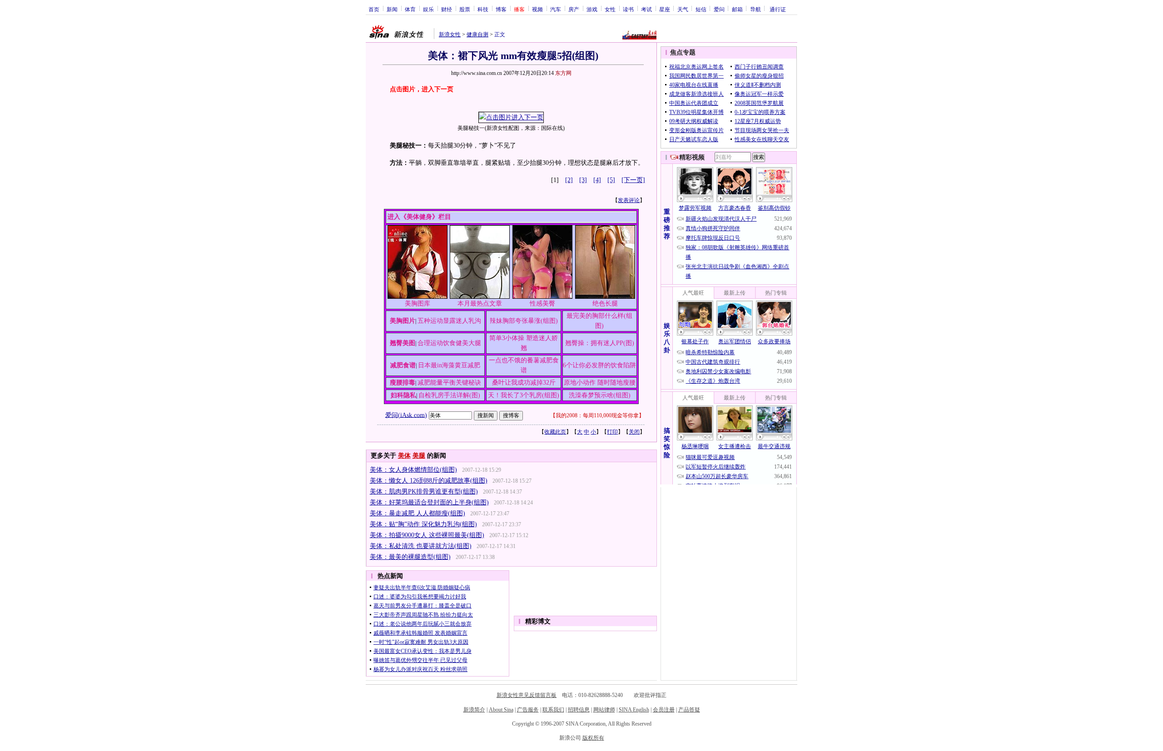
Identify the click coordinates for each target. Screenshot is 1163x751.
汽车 (555, 9)
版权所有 (593, 738)
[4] (597, 180)
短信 (701, 9)
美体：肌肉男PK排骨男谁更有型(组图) (424, 491)
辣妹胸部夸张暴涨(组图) (524, 320)
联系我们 (553, 710)
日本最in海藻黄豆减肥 (449, 365)
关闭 (634, 432)
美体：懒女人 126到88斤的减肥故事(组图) (428, 480)
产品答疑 (689, 710)
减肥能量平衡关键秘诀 (449, 382)
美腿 (419, 455)
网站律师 (604, 710)
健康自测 (477, 34)
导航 (755, 9)
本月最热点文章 (479, 303)
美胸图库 (417, 303)
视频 (537, 9)
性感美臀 (542, 303)
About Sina (501, 710)
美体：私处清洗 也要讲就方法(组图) (421, 546)
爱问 (719, 9)
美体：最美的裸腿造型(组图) (410, 556)
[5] (611, 180)
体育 (410, 9)
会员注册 (664, 710)
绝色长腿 (605, 303)
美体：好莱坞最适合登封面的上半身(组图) (429, 502)
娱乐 (428, 9)
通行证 (778, 9)
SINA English (634, 710)
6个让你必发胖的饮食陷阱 (599, 365)
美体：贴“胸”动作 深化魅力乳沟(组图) (423, 524)
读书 (628, 9)
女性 (610, 9)
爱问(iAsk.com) (406, 414)
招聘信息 (579, 710)
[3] (583, 180)
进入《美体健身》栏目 (419, 216)
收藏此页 (555, 432)
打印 (612, 432)
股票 (464, 9)
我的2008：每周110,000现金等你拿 (597, 415)
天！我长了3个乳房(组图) (523, 395)
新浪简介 (474, 710)
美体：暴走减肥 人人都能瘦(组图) (417, 513)
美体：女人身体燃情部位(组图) (413, 469)
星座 (664, 9)
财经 (446, 9)
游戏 (591, 9)
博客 (501, 9)
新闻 (392, 9)
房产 (573, 9)
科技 (482, 9)
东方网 (563, 73)
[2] (569, 180)
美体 (404, 455)
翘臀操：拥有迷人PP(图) (599, 343)
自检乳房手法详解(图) (449, 395)
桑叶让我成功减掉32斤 (524, 382)
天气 (682, 9)
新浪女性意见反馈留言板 (527, 695)
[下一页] (633, 180)
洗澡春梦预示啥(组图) (600, 395)
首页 (373, 9)
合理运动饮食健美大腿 (449, 343)
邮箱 (737, 9)
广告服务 (528, 710)
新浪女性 (450, 34)
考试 (646, 9)
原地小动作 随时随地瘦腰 (600, 382)
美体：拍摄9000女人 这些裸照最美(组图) (427, 535)
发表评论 (629, 200)
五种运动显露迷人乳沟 (449, 320)
